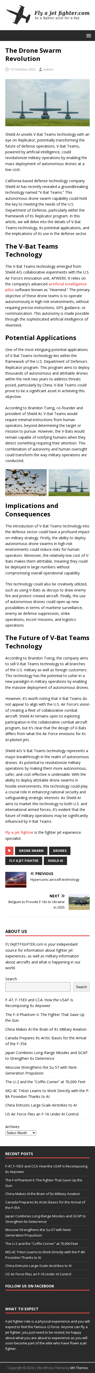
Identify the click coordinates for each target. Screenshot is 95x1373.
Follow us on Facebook (29, 1285)
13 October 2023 (23, 69)
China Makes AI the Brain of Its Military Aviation (46, 1029)
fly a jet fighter (23, 860)
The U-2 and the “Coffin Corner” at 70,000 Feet (45, 1081)
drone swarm (31, 850)
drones (59, 850)
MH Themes (79, 1368)
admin (48, 69)
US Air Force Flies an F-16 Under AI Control (42, 1114)
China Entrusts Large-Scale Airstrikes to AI (41, 1105)
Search (11, 978)
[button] (88, 35)
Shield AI (55, 860)
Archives (12, 1126)
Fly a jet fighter (19, 832)
